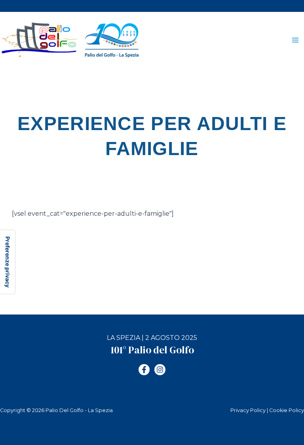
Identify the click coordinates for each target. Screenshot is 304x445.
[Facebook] (144, 369)
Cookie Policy (286, 410)
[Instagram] (159, 369)
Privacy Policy (248, 410)
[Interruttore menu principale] (295, 40)
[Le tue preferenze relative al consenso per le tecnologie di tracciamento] (7, 262)
